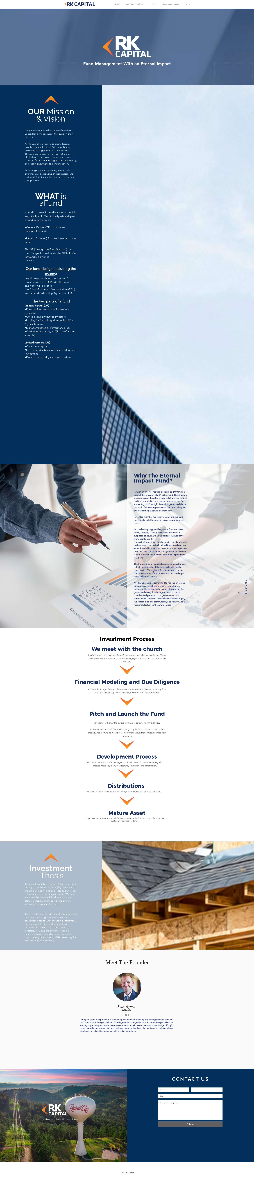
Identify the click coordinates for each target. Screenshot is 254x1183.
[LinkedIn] (126, 1014)
